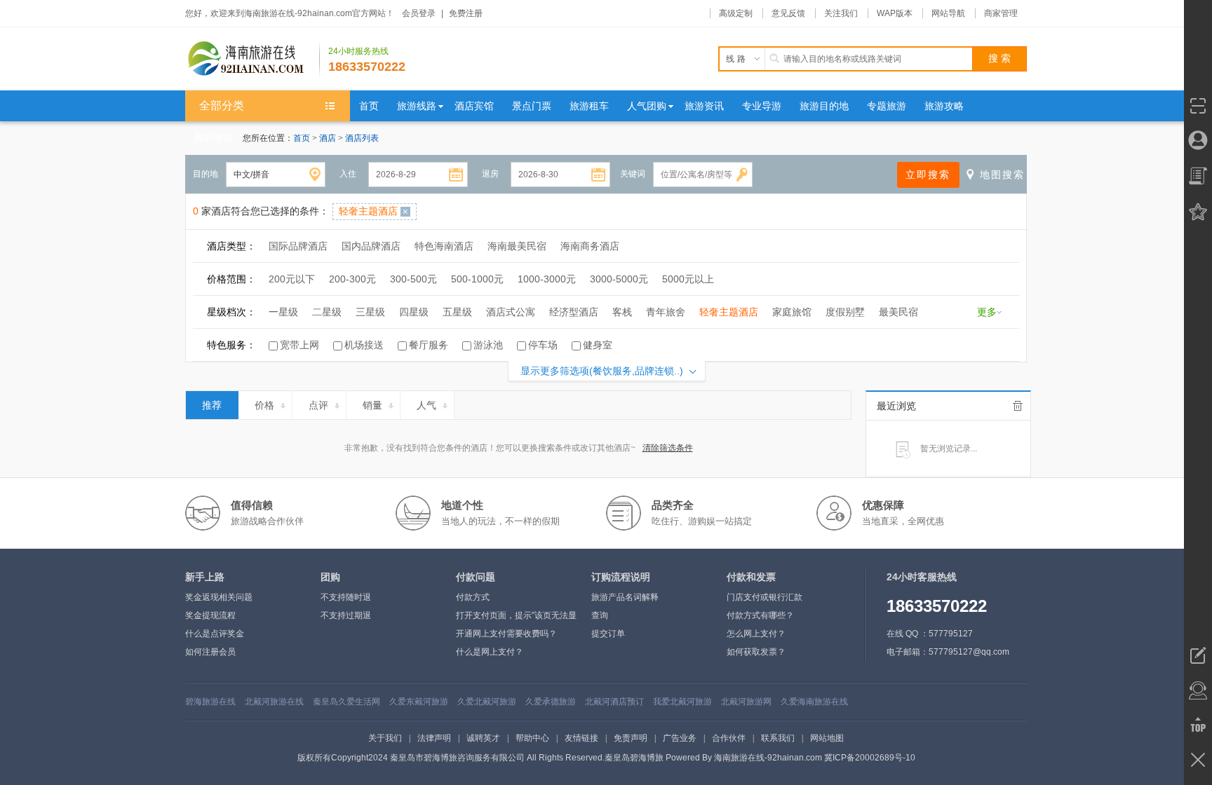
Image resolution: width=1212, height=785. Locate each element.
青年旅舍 (665, 312)
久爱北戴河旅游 (486, 701)
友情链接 (581, 738)
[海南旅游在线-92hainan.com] (252, 59)
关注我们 (841, 13)
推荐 (212, 405)
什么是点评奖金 (214, 634)
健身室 (597, 344)
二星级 (327, 312)
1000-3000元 (547, 279)
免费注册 (466, 13)
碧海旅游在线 (210, 701)
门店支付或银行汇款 (764, 597)
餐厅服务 (428, 344)
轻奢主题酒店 (728, 312)
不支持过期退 (346, 615)
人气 (426, 405)
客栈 (622, 312)
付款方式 (473, 597)
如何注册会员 (210, 652)
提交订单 (608, 634)
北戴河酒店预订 (614, 701)
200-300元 (352, 279)
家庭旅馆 (792, 312)
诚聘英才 (483, 738)
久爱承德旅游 (550, 701)
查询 (599, 615)
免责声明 (630, 738)
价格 (264, 405)
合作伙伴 (729, 738)
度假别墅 (845, 312)
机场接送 (364, 344)
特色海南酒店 (444, 246)
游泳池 (488, 344)
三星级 (370, 312)
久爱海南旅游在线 (814, 701)
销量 (372, 405)
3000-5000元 (619, 279)
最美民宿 (898, 312)
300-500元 (413, 279)
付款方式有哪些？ (760, 615)
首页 (301, 138)
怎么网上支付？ (756, 634)
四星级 (414, 312)
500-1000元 (477, 279)
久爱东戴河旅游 (418, 701)
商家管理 (1001, 13)
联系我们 (778, 738)
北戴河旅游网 (746, 701)
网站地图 (827, 738)
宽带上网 (299, 344)
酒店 (328, 138)
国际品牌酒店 (298, 246)
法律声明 (434, 738)
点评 (318, 405)
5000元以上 (688, 279)
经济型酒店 (573, 312)
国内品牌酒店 (371, 246)
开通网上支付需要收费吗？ (506, 634)
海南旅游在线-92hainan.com (768, 758)
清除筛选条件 (667, 448)
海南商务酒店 (589, 246)
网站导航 (948, 13)
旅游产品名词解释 (625, 597)
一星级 (283, 312)
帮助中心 (532, 738)
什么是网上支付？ (489, 652)
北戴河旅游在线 (274, 701)
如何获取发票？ (756, 652)
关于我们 (385, 738)
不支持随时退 (346, 597)
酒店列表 (362, 138)
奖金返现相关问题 (218, 597)
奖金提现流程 (210, 615)
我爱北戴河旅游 (682, 701)
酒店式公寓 (510, 312)
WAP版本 (895, 13)
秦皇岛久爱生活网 (346, 701)
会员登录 (419, 13)
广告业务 (679, 738)
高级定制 (736, 13)
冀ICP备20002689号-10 (869, 758)
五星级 (457, 312)
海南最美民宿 (516, 246)
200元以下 (292, 279)
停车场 (543, 344)
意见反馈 (788, 13)
